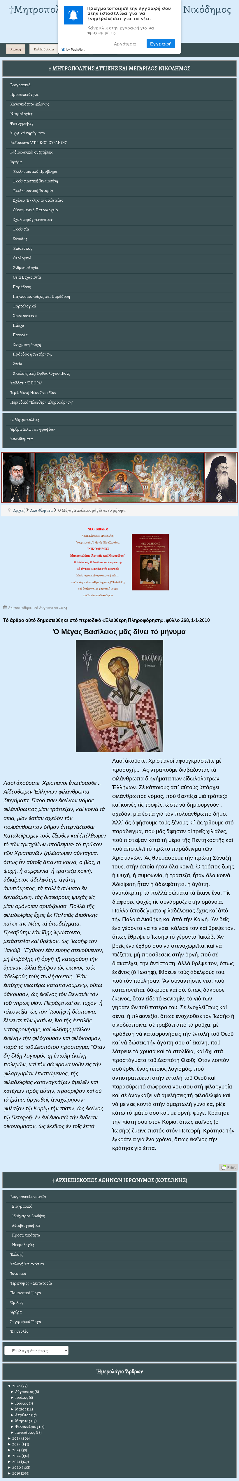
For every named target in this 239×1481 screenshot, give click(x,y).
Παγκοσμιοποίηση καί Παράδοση (40, 296)
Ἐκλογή (16, 1254)
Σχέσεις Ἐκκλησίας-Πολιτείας (36, 200)
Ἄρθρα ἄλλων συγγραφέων (32, 429)
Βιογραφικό (20, 85)
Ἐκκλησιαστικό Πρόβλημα (33, 171)
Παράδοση (20, 287)
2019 (13, 1473)
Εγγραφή (160, 44)
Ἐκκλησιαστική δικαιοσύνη (34, 181)
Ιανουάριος (22, 1432)
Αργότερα (125, 44)
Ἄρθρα (16, 162)
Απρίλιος (20, 1415)
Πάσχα (17, 325)
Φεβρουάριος (24, 1426)
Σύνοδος (18, 239)
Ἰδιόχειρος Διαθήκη (27, 1216)
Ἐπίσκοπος (21, 248)
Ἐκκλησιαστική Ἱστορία (31, 191)
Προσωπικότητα (24, 94)
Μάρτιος (20, 1421)
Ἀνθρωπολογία (24, 267)
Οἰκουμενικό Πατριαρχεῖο (34, 210)
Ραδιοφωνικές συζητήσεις (31, 152)
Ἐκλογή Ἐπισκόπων (27, 1264)
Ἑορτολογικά (23, 306)
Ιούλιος (19, 1397)
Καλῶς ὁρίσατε (44, 49)
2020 (14, 1467)
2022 (14, 1456)
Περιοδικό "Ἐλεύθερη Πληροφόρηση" (41, 402)
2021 (13, 1461)
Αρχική (15, 49)
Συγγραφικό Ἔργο (25, 1322)
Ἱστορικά (18, 1273)
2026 (13, 1386)
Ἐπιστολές (19, 1331)
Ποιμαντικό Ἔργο (25, 1293)
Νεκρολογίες (21, 114)
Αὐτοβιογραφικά (25, 1225)
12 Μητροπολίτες (24, 420)
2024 (14, 1444)
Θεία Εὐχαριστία (25, 277)
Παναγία (19, 335)
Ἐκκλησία (19, 229)
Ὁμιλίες (16, 1302)
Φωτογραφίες (21, 123)
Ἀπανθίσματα (21, 439)
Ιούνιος (19, 1403)
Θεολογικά (20, 258)
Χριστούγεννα (23, 316)
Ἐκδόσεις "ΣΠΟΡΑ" (26, 383)
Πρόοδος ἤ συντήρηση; (31, 354)
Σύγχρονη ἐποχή (25, 344)
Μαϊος (18, 1409)
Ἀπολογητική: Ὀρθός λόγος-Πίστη (40, 373)
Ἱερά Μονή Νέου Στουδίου (33, 392)
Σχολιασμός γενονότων (31, 219)
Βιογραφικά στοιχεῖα (28, 1196)
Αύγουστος (22, 1391)
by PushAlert (75, 49)
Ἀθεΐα (16, 364)
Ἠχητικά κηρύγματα (27, 133)
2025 (13, 1438)
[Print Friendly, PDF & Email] (228, 1166)
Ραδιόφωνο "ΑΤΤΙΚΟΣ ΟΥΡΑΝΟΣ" (38, 142)
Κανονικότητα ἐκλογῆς (29, 104)
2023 (13, 1450)
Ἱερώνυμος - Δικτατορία (31, 1283)
